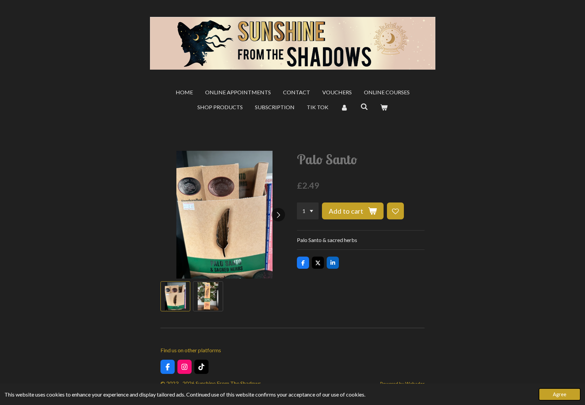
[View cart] (384, 107)
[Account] (344, 107)
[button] (175, 296)
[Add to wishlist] (395, 210)
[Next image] (278, 214)
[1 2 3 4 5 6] (308, 210)
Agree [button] (559, 394)
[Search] (364, 106)
